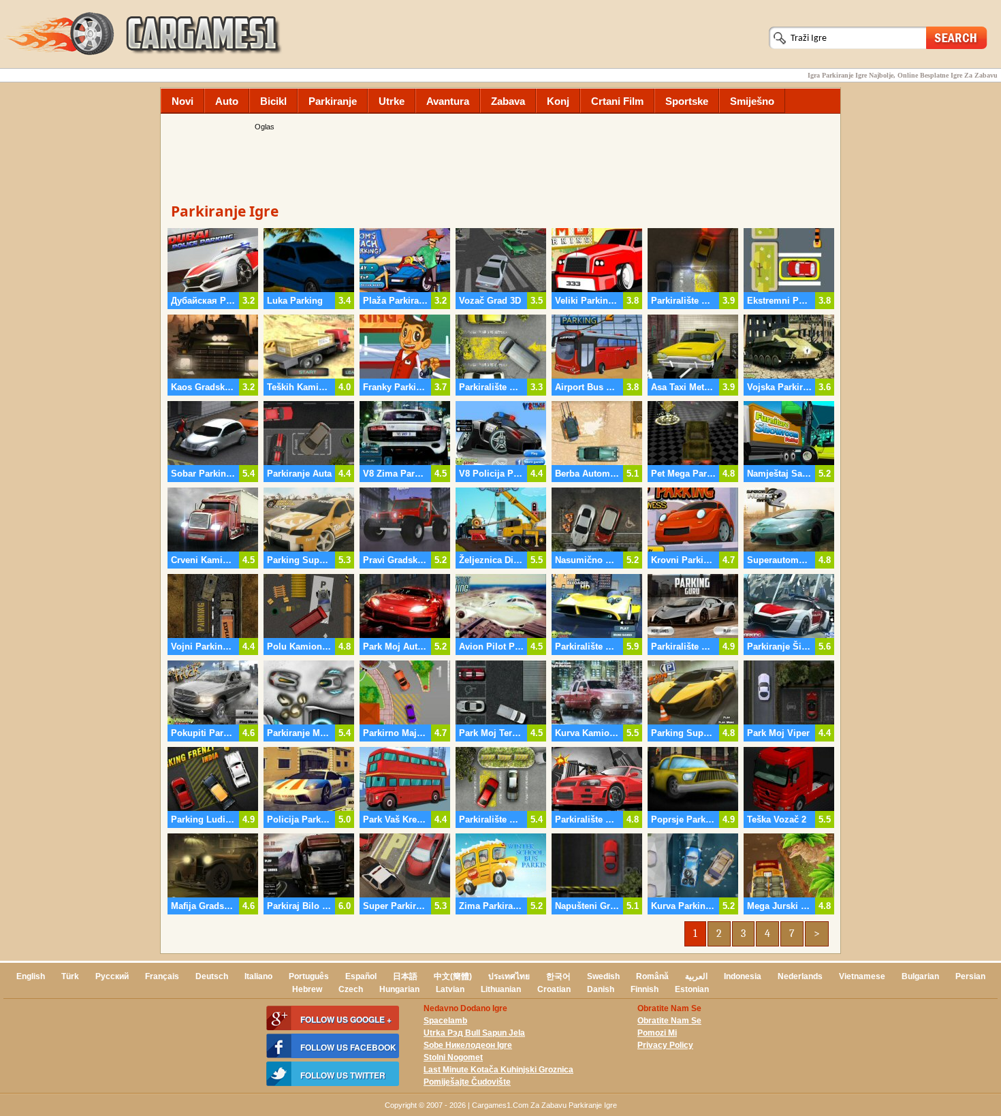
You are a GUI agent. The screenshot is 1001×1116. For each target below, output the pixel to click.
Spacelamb (445, 1020)
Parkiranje (332, 101)
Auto (226, 101)
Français (162, 976)
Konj (558, 101)
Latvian (450, 989)
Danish (600, 989)
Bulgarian (920, 976)
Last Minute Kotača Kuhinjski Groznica (498, 1069)
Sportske (686, 101)
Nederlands (800, 976)
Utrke (391, 101)
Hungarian (399, 989)
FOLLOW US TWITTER (342, 1075)
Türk (70, 976)
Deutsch (211, 976)
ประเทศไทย (509, 976)
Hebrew (307, 989)
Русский (112, 976)
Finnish (644, 989)
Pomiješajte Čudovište (467, 1082)
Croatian (554, 989)
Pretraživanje (956, 37)
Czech (350, 989)
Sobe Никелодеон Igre (468, 1045)
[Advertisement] (500, 163)
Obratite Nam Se (669, 1020)
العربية (696, 976)
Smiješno (752, 101)
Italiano (258, 976)
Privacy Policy (665, 1045)
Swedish (603, 976)
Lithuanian (501, 989)
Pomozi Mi (657, 1033)
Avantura (447, 101)
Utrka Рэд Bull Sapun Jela (474, 1033)
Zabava (508, 101)
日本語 (405, 976)
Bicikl (273, 101)
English (30, 976)
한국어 (558, 976)
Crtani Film (617, 101)
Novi (182, 101)
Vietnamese (862, 976)
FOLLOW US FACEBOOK (348, 1047)
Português (309, 976)
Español (361, 976)
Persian (970, 976)
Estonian (692, 989)
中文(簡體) (453, 976)
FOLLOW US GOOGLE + (346, 1019)
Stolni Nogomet (453, 1057)
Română (652, 976)
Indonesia (742, 976)
